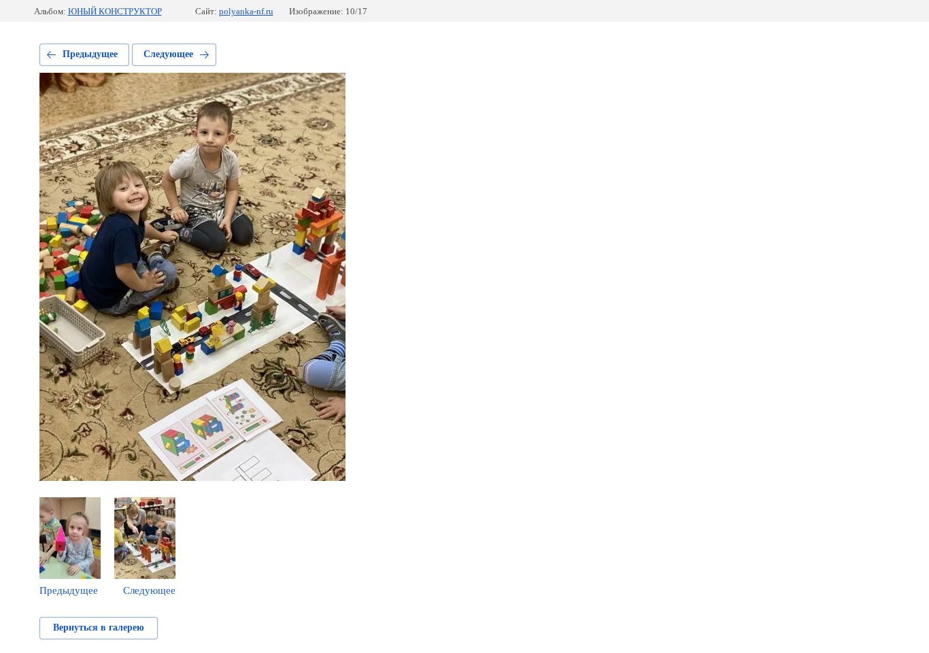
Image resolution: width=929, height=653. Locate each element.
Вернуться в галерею (98, 627)
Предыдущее (90, 54)
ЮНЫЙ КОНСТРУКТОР (115, 11)
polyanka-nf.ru (246, 11)
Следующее (168, 54)
